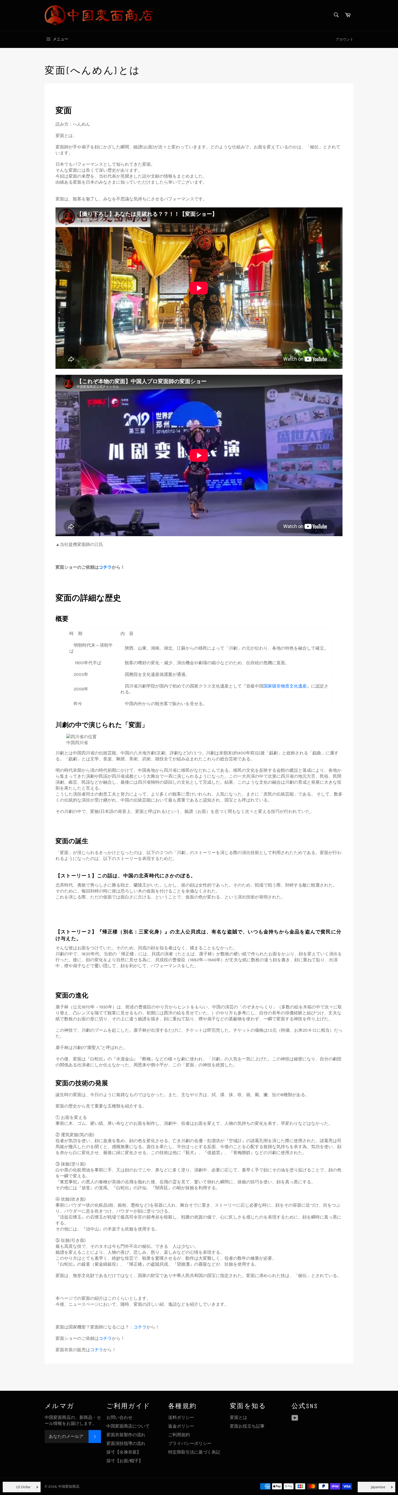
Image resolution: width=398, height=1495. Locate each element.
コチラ (105, 567)
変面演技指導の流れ (125, 1443)
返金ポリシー (181, 1426)
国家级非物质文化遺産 (285, 686)
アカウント (344, 39)
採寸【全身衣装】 (123, 1452)
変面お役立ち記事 (247, 1426)
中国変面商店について (128, 1426)
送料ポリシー (181, 1417)
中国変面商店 (68, 1486)
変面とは (238, 1417)
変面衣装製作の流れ (125, 1434)
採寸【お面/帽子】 (124, 1460)
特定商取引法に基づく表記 (194, 1452)
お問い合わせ (119, 1417)
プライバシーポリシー (189, 1443)
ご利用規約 (179, 1434)
